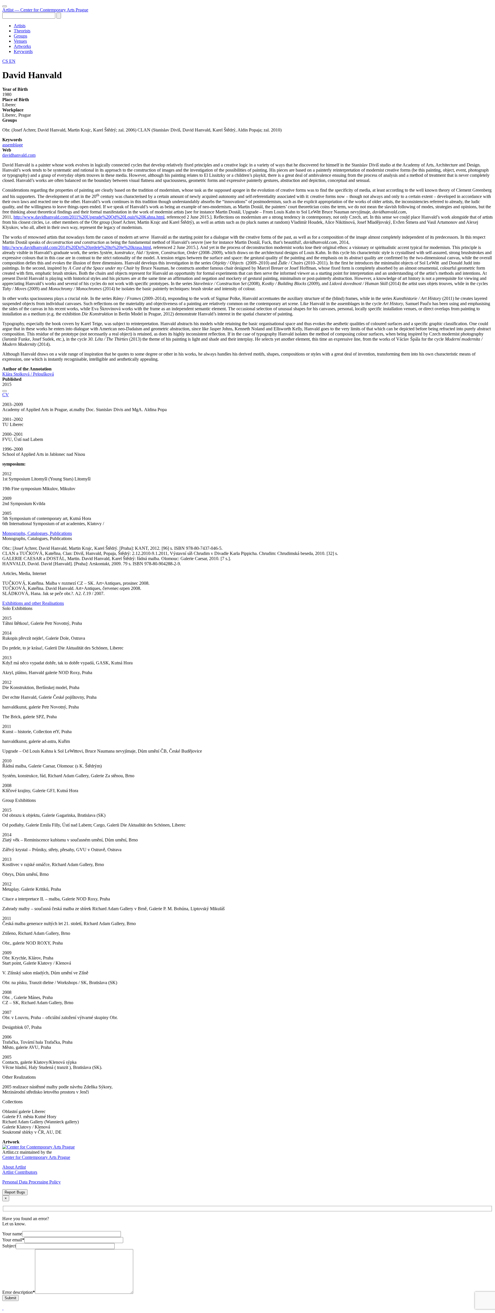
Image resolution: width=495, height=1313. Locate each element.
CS (5, 61)
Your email (13, 1239)
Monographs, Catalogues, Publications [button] (37, 533)
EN (12, 61)
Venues (20, 41)
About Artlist (14, 1167)
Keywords (23, 51)
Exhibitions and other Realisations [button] (33, 603)
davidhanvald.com (19, 155)
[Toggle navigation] (4, 6)
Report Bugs (15, 1192)
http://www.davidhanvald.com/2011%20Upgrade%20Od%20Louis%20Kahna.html (88, 217)
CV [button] (5, 394)
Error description (18, 1292)
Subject (9, 1245)
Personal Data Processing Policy (31, 1181)
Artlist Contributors (19, 1172)
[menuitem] (253, 25)
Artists (19, 25)
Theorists (22, 30)
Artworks (22, 46)
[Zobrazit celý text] (4, 391)
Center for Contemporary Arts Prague (36, 1157)
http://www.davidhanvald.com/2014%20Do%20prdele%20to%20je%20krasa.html (76, 247)
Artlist (45, 9)
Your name (12, 1233)
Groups (20, 36)
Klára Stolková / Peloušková (28, 374)
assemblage (12, 144)
